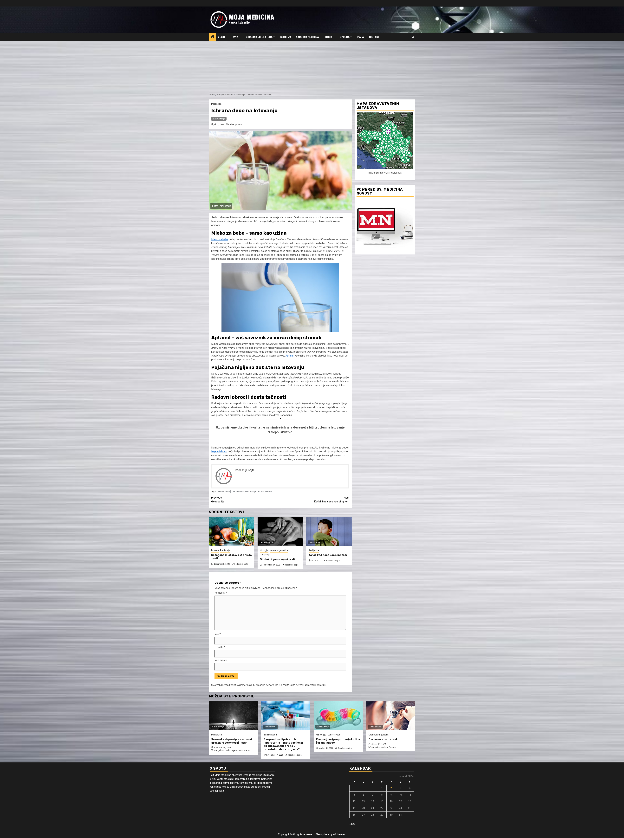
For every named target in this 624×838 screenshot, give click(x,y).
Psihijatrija (216, 734)
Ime (217, 634)
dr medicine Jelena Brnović (383, 747)
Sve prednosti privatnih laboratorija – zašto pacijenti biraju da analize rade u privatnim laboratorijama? (283, 744)
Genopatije (217, 499)
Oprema (345, 37)
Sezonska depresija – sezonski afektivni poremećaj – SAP (231, 741)
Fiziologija (321, 734)
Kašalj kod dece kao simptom (331, 499)
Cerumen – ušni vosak (383, 739)
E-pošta (219, 647)
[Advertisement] (312, 65)
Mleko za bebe (219, 239)
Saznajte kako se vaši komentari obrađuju (303, 685)
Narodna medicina (307, 37)
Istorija (285, 37)
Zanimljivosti (270, 734)
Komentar (220, 592)
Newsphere (322, 834)
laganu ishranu (219, 451)
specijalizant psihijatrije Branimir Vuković (232, 750)
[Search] (413, 37)
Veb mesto (220, 660)
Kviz (235, 37)
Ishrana (215, 550)
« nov (352, 823)
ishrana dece (224, 491)
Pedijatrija (216, 104)
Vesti (221, 37)
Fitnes (328, 37)
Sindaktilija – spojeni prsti (277, 559)
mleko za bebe (265, 491)
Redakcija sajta (235, 124)
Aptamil (290, 355)
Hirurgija (264, 550)
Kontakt (374, 37)
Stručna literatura (259, 37)
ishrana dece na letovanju (244, 491)
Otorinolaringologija (379, 734)
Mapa (360, 37)
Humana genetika (279, 550)
